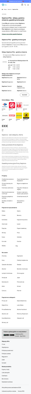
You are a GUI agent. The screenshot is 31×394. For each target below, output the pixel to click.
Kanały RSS (21, 391)
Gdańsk (6, 90)
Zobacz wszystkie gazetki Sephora (12, 34)
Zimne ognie (20, 273)
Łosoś (18, 224)
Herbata (19, 237)
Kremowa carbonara (7, 188)
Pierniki (19, 290)
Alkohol (4, 269)
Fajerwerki (20, 256)
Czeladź (7, 86)
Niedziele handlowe (7, 382)
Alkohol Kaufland (22, 309)
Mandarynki (5, 282)
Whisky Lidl (5, 322)
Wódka (4, 246)
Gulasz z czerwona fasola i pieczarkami (22, 193)
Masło (18, 211)
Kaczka (19, 241)
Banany (19, 215)
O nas (3, 344)
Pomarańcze (20, 282)
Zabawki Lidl (20, 318)
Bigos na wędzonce (22, 183)
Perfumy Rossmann (22, 314)
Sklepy (5, 9)
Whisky (4, 233)
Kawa (3, 237)
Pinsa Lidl (4, 301)
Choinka (4, 256)
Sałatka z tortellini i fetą (7, 201)
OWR (3, 360)
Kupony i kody (5, 369)
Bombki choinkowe (22, 269)
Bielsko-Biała (22, 78)
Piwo (18, 233)
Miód (3, 286)
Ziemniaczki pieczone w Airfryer (8, 193)
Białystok (7, 77)
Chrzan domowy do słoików (7, 184)
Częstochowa (21, 87)
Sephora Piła (15, 9)
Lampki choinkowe (7, 273)
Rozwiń (24, 95)
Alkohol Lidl (5, 314)
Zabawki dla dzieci (7, 264)
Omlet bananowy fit (22, 196)
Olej (16, 246)
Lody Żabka (20, 305)
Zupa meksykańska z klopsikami (23, 180)
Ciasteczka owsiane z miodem (8, 180)
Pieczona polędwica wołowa (7, 197)
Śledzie (19, 264)
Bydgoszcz (7, 82)
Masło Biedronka (21, 301)
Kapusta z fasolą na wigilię (22, 188)
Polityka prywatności (7, 350)
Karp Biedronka (6, 318)
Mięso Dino (5, 305)
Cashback (4, 375)
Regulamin (5, 356)
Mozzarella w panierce (20, 201)
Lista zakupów (6, 372)
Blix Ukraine (5, 379)
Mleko (3, 211)
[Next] (30, 1)
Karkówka (4, 219)
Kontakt (4, 363)
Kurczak (4, 241)
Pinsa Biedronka (6, 309)
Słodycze (4, 277)
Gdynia (21, 90)
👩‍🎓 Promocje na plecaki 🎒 (15, 1)
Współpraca (5, 347)
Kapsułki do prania (22, 219)
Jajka (18, 277)
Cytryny (4, 290)
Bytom (21, 82)
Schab (19, 286)
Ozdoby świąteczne (22, 260)
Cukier (3, 215)
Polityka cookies (6, 353)
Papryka (4, 228)
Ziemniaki (4, 224)
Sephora (9, 9)
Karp (3, 260)
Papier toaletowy (21, 228)
